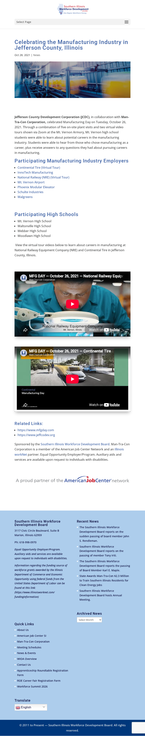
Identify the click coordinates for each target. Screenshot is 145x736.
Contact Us (24, 664)
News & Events (26, 653)
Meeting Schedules (29, 647)
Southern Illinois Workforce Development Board (75, 444)
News (36, 55)
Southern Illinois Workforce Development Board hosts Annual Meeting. (100, 595)
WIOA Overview (27, 659)
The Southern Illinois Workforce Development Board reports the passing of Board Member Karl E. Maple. (104, 565)
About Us (23, 630)
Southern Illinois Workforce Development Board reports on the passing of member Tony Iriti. (101, 551)
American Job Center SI (31, 635)
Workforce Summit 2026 (32, 686)
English (25, 707)
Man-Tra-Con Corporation (33, 641)
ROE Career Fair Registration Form (38, 680)
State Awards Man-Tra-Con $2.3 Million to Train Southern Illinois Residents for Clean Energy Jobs (104, 580)
